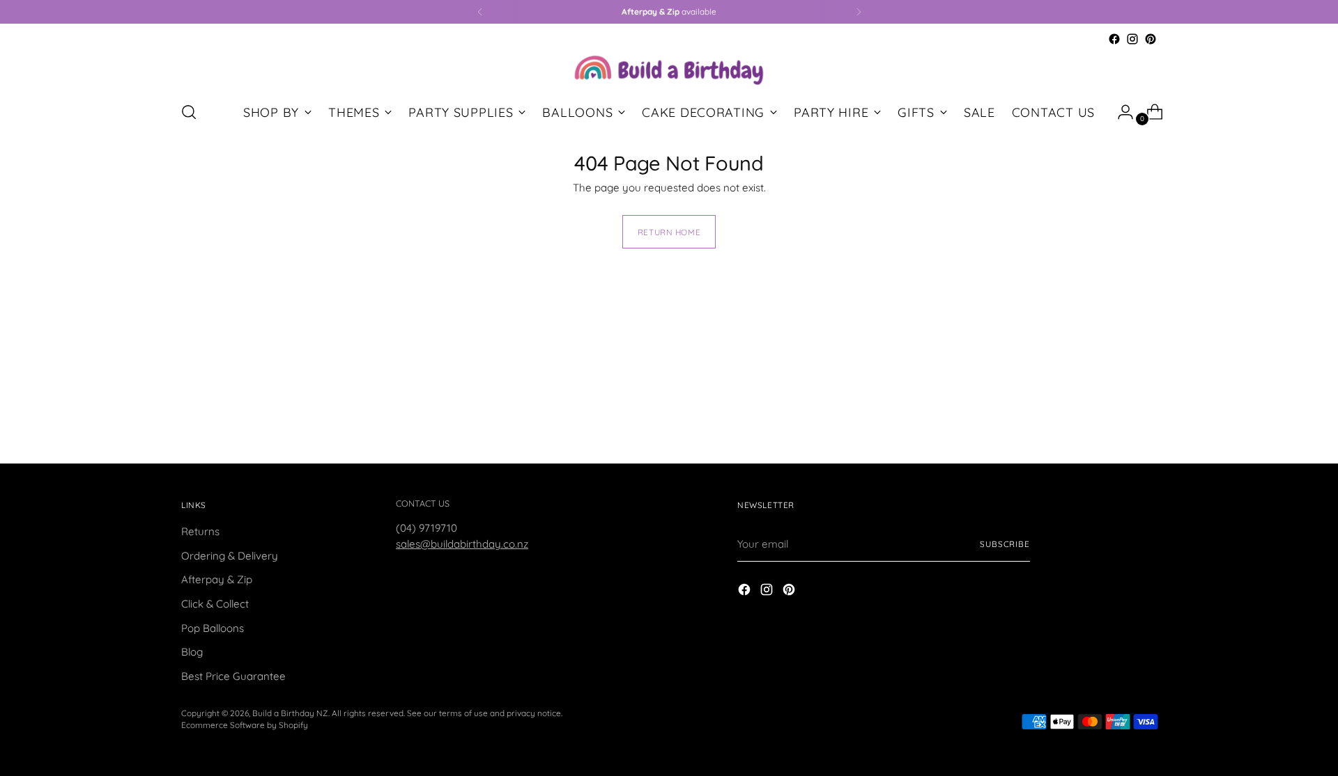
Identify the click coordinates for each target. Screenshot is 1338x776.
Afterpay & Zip (216, 579)
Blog (192, 651)
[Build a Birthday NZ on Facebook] (1114, 39)
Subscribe (1005, 544)
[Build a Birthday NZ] (669, 68)
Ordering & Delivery (229, 555)
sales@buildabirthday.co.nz (462, 544)
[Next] (858, 12)
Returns (200, 531)
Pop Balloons (212, 628)
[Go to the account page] (1120, 112)
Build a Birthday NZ (290, 713)
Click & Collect (215, 603)
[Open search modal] (189, 112)
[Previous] (480, 12)
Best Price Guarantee (233, 676)
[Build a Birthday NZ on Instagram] (1132, 39)
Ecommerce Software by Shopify (244, 725)
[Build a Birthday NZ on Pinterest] (1150, 39)
